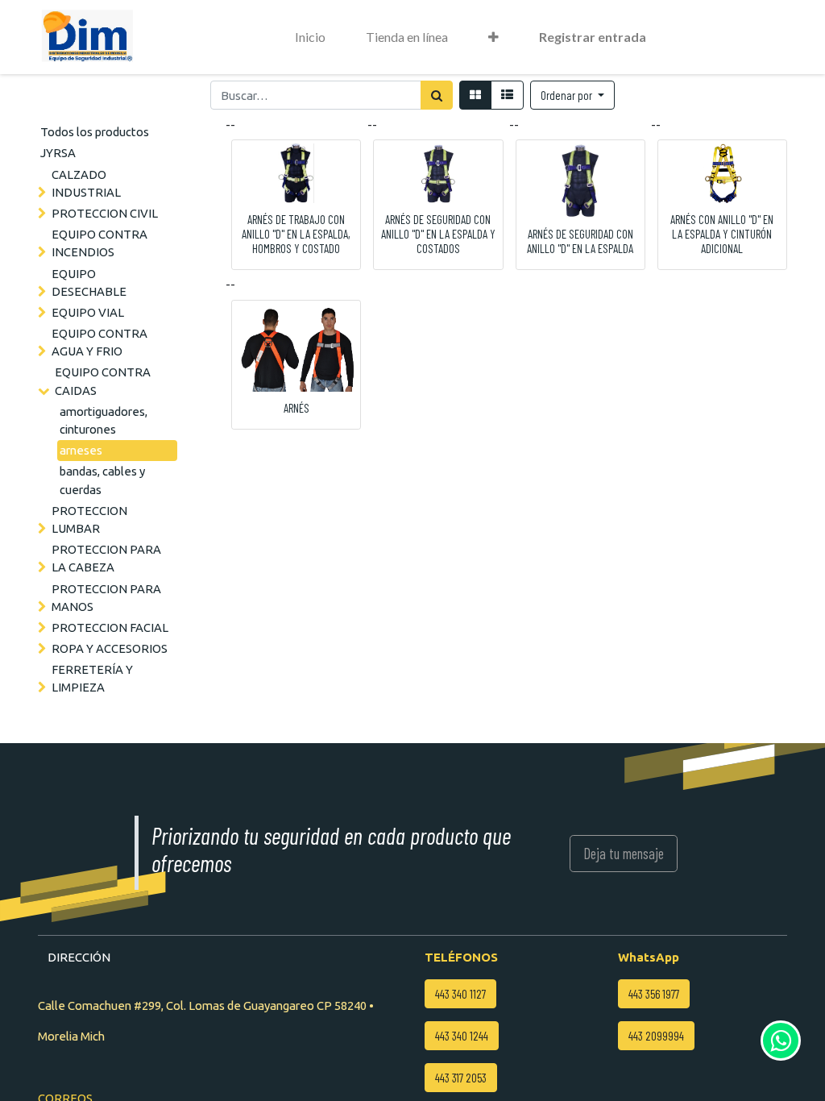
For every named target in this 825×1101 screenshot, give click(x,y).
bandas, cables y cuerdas (102, 480)
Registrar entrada (592, 36)
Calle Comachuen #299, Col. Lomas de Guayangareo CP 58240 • (206, 1005)
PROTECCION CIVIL (105, 213)
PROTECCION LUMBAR (89, 519)
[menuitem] (310, 37)
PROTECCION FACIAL (110, 627)
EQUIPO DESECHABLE (89, 282)
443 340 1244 (461, 1035)
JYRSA (58, 153)
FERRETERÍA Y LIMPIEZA (92, 678)
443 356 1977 (653, 994)
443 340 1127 (460, 994)
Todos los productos (94, 132)
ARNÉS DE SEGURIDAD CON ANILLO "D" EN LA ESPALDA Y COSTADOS (438, 234)
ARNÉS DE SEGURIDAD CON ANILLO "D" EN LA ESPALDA (580, 241)
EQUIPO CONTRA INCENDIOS (99, 243)
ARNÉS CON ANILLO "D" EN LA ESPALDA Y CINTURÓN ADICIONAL (721, 234)
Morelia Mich (71, 1036)
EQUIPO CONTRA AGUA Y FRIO (99, 342)
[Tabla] (475, 95)
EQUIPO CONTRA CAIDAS (103, 381)
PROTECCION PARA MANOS (106, 597)
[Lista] (507, 95)
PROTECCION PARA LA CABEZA (106, 558)
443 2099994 (656, 1035)
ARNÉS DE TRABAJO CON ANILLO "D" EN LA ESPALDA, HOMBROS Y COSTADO (296, 234)
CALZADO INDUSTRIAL (86, 183)
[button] (493, 37)
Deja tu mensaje (623, 853)
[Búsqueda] (437, 95)
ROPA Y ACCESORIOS (110, 648)
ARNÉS (296, 408)
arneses (81, 450)
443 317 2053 (461, 1077)
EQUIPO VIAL (88, 312)
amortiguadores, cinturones (103, 420)
